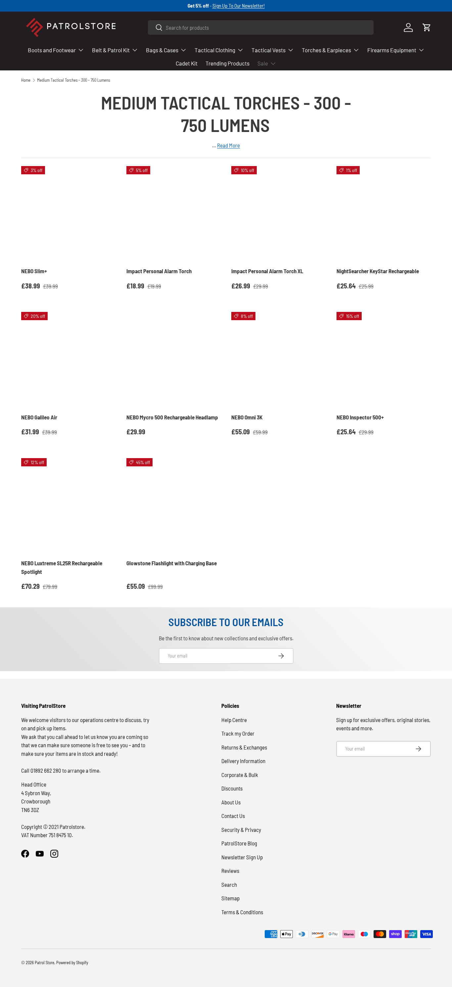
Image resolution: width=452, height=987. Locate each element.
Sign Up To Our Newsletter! (238, 6)
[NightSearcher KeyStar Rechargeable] (384, 213)
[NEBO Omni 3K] (278, 359)
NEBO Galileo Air (39, 417)
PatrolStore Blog (239, 843)
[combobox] (261, 27)
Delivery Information (243, 760)
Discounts (232, 788)
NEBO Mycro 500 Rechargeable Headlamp (172, 417)
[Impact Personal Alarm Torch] (173, 213)
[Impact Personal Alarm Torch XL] (278, 213)
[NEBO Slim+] (68, 213)
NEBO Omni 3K (246, 417)
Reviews (230, 870)
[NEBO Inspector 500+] (384, 359)
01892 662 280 (46, 770)
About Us (231, 802)
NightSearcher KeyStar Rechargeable (378, 271)
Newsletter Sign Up (242, 857)
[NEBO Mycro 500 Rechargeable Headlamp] (173, 359)
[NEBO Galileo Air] (68, 359)
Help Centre (234, 719)
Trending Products (227, 63)
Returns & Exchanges (244, 747)
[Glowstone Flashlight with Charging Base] (173, 505)
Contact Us (233, 815)
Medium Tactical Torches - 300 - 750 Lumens (73, 80)
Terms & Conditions (242, 912)
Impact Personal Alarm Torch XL (267, 271)
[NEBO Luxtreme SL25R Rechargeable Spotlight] (68, 505)
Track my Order (237, 733)
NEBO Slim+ (34, 271)
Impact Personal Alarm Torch (159, 271)
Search (229, 884)
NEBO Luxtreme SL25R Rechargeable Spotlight (61, 567)
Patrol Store (44, 962)
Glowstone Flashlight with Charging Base (171, 563)
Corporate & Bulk (239, 774)
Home (25, 80)
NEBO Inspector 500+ (360, 417)
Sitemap (230, 898)
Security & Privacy (241, 829)
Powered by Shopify (72, 962)
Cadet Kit (187, 63)
